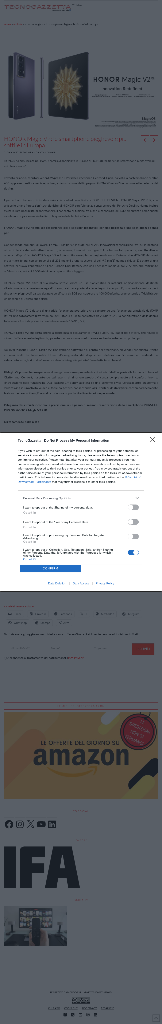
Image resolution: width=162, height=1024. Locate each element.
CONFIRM (50, 568)
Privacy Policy (105, 583)
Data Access (81, 583)
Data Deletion (57, 583)
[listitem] (81, 498)
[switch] (133, 507)
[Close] (154, 441)
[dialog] (81, 512)
